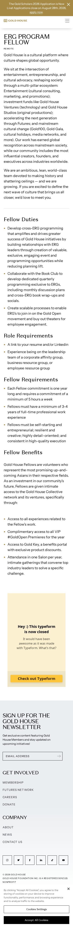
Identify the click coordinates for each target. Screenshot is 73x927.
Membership (13, 782)
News (7, 834)
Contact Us (12, 842)
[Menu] (67, 20)
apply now (36, 12)
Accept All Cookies (36, 920)
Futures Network (18, 790)
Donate (9, 804)
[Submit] (59, 756)
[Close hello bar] (68, 4)
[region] (36, 906)
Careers (10, 797)
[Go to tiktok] (52, 860)
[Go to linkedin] (41, 860)
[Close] (68, 889)
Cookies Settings (36, 909)
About (8, 827)
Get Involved (21, 772)
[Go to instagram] (7, 860)
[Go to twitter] (18, 860)
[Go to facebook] (29, 860)
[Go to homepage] (15, 20)
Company (15, 817)
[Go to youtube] (63, 860)
